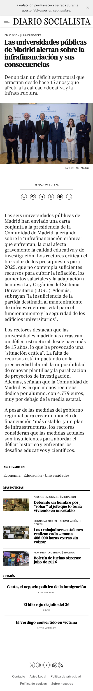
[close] (87, 7)
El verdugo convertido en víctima (46, 622)
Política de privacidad (66, 676)
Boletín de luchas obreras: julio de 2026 (57, 560)
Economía (12, 475)
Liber (46, 610)
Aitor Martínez (46, 628)
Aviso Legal (38, 676)
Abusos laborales (46, 497)
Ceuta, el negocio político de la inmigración (46, 586)
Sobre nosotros (62, 683)
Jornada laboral (46, 521)
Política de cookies (33, 683)
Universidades (31, 35)
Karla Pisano (46, 592)
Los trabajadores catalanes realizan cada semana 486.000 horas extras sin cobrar (58, 536)
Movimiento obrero (47, 552)
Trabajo (69, 552)
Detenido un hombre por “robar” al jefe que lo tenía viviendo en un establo (58, 506)
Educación (12, 35)
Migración (68, 497)
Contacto (18, 676)
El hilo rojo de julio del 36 (46, 604)
